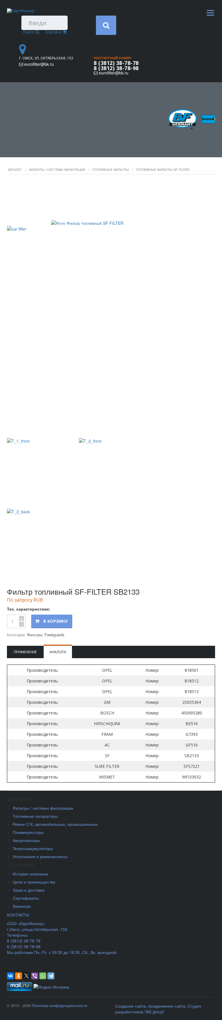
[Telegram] (50, 975)
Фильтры (34, 634)
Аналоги (57, 652)
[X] (26, 975)
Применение (25, 652)
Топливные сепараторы (35, 816)
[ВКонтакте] (10, 975)
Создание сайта (130, 1006)
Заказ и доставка (29, 890)
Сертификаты (26, 898)
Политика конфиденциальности (59, 1005)
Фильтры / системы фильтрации (57, 169)
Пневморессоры (28, 832)
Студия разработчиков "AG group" (158, 1009)
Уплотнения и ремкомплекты (40, 856)
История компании (30, 874)
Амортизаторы (26, 840)
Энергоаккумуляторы (33, 848)
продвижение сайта (166, 1006)
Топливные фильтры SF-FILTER (162, 169)
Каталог (15, 169)
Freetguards (54, 634)
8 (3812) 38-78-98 (116, 68)
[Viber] (34, 975)
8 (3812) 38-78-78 (116, 62)
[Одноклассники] (18, 975)
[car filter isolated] (111, 307)
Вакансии (22, 906)
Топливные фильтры (110, 169)
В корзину (55, 621)
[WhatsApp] (42, 975)
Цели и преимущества (34, 882)
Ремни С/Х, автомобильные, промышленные (55, 824)
